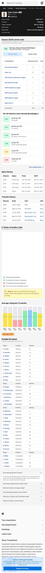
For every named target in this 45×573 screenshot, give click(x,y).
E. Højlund (6, 363)
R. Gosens (6, 449)
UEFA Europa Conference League (15, 77)
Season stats (12, 54)
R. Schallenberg (8, 390)
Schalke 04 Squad (9, 339)
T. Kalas (5, 418)
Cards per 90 (16, 159)
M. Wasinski (6, 411)
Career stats (32, 54)
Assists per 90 (16, 126)
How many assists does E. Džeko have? (15, 483)
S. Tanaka (6, 400)
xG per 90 (15, 142)
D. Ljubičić (6, 356)
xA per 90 (14, 151)
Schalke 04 (13, 16)
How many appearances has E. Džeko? (15, 492)
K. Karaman (6, 352)
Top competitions (9, 520)
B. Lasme (6, 359)
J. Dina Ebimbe (7, 404)
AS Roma (28, 209)
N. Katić (5, 435)
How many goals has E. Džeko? (12, 472)
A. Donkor (6, 438)
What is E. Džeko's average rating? (14, 488)
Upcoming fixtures (9, 525)
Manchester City (30, 212)
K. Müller (5, 456)
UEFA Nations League (11, 98)
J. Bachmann (7, 397)
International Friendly (11, 82)
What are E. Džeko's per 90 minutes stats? (16, 496)
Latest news (6, 534)
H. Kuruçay (6, 428)
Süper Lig (8, 72)
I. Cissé (5, 432)
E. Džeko (5, 376)
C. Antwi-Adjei (7, 373)
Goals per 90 (16, 118)
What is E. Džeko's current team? (13, 501)
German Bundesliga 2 (11, 67)
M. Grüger (6, 387)
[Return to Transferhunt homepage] (3, 3)
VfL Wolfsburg (29, 220)
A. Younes (6, 366)
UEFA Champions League (12, 87)
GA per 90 (15, 134)
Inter (26, 205)
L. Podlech (6, 466)
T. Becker (6, 442)
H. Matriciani (7, 421)
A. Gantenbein (7, 414)
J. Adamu (6, 369)
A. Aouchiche (7, 394)
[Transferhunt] (22, 514)
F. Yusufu (6, 463)
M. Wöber (6, 445)
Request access (22, 568)
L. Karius (5, 459)
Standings (6, 529)
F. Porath (6, 349)
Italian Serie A (9, 103)
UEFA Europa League (11, 93)
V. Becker (6, 425)
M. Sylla (5, 380)
